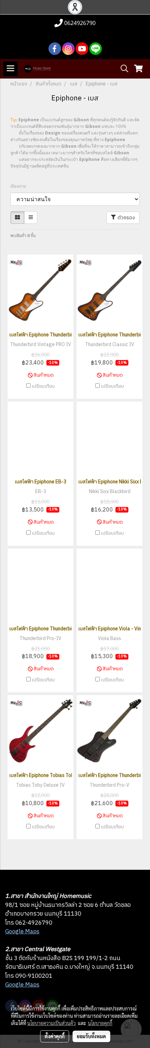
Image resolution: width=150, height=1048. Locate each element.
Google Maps (22, 931)
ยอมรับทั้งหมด (91, 1036)
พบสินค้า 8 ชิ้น (23, 236)
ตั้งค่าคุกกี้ (55, 1036)
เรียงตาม (19, 186)
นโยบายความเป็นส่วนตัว (51, 1023)
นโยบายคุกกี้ (100, 1023)
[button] (122, 69)
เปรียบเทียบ (43, 386)
